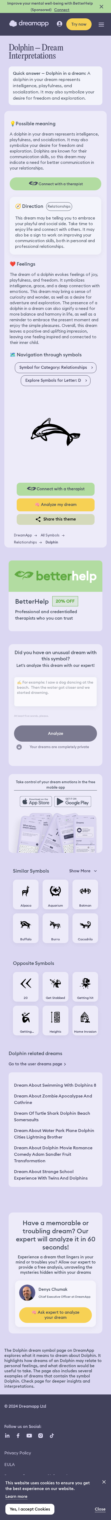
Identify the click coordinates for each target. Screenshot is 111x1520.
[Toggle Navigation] (101, 24)
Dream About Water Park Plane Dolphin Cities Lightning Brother (54, 1134)
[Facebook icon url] (18, 1435)
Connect (62, 9)
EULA (9, 1464)
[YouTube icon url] (29, 1435)
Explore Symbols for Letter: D (53, 380)
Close (100, 1509)
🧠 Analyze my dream (56, 504)
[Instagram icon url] (40, 1435)
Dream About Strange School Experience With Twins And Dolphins (51, 1175)
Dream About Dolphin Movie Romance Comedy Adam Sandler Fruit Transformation (53, 1154)
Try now (78, 24)
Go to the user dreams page (35, 1064)
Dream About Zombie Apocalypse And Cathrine (53, 1099)
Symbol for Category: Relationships (53, 367)
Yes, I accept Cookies (30, 1509)
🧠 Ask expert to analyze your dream (55, 1315)
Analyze (55, 733)
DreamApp (23, 535)
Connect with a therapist (61, 489)
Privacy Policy (17, 1452)
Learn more (16, 1496)
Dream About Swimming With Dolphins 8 (55, 1085)
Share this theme (59, 519)
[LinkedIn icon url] (7, 1435)
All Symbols (50, 535)
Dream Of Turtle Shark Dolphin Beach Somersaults (52, 1116)
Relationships (25, 542)
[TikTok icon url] (52, 1435)
